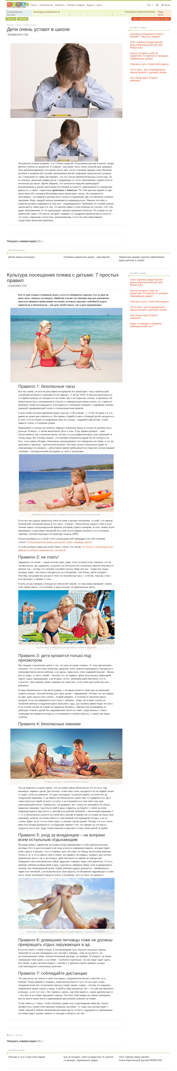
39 (151, 14)
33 (133, 14)
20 (93, 14)
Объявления (46, 4)
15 (78, 14)
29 (121, 14)
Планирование (14, 11)
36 (142, 14)
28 (118, 14)
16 (81, 14)
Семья (33, 4)
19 (90, 14)
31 (127, 14)
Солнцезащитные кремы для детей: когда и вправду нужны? (59, 542)
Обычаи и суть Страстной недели (149, 64)
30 (124, 14)
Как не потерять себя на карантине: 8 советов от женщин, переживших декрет (149, 55)
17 (84, 14)
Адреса (91, 4)
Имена (160, 14)
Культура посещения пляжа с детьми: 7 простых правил (147, 35)
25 (108, 14)
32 (130, 14)
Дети (99, 4)
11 (65, 14)
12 (68, 14)
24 (105, 14)
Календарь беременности (46, 11)
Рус (149, 4)
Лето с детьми (16, 1035)
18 (87, 14)
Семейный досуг (29, 25)
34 (136, 14)
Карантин (11, 19)
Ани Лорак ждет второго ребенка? (144, 79)
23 (102, 14)
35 (139, 14)
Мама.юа (10, 25)
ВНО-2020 (22, 19)
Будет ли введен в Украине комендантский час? (146, 325)
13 (71, 14)
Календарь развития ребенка (140, 12)
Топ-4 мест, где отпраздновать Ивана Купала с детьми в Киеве (148, 71)
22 (99, 14)
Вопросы (60, 4)
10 (62, 14)
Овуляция (11, 14)
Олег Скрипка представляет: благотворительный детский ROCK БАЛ (146, 44)
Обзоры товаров (75, 4)
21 (96, 14)
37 (145, 14)
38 (148, 14)
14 (75, 14)
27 (114, 14)
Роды (160, 11)
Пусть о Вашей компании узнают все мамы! (151, 19)
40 (154, 14)
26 (111, 14)
